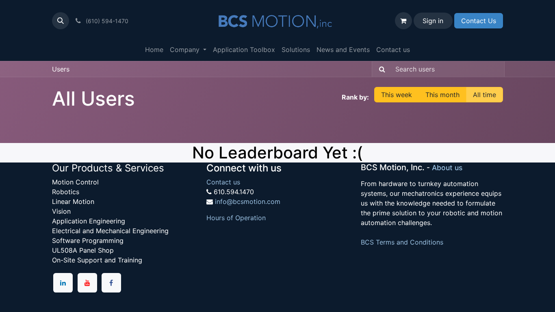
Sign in (433, 21)
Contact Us (478, 21)
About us (447, 167)
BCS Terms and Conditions (402, 242)
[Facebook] (111, 282)
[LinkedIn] (63, 282)
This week (396, 95)
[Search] (379, 69)
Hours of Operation (236, 218)
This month (442, 95)
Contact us (223, 182)
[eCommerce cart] (403, 20)
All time (484, 95)
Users (60, 69)
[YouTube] (87, 282)
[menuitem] (154, 49)
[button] (60, 20)
